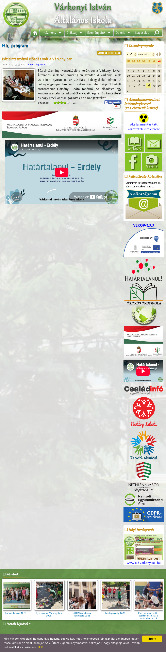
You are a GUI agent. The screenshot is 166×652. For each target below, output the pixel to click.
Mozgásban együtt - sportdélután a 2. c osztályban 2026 (88, 616)
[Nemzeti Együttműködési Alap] (144, 499)
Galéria (120, 33)
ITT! (40, 647)
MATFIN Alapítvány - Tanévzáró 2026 (22, 614)
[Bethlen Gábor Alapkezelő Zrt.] (144, 477)
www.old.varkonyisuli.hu (144, 563)
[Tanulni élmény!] (144, 445)
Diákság (71, 33)
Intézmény (49, 33)
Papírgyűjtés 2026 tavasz (122, 613)
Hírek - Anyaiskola (37, 64)
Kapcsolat (142, 33)
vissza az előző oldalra (109, 52)
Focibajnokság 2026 (55, 613)
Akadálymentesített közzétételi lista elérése (144, 127)
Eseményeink (96, 33)
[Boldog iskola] (144, 412)
